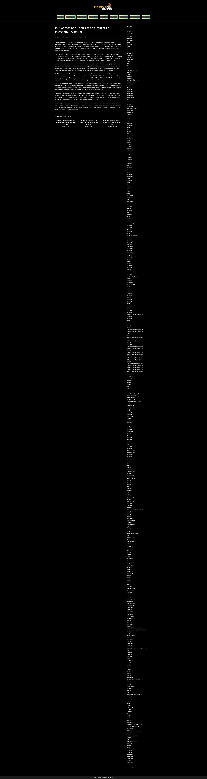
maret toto (130, 380)
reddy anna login (131, 541)
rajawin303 (129, 618)
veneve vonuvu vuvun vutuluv (134, 724)
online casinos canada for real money (136, 509)
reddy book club (131, 518)
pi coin (128, 386)
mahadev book (131, 524)
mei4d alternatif (131, 397)
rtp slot (129, 684)
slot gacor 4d (130, 84)
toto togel (129, 675)
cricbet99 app (130, 258)
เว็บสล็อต (129, 48)
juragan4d (129, 218)
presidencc (129, 564)
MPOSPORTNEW (131, 588)
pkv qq (129, 484)
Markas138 (130, 647)
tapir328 (129, 326)
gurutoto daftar (131, 254)
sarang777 (129, 556)
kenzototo (129, 486)
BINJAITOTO (130, 624)
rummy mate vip (131, 520)
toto (128, 63)
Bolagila (129, 715)
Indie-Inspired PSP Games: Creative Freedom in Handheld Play (111, 122)
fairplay (129, 528)
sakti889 (129, 516)
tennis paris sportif (131, 395)
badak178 (129, 36)
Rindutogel (130, 590)
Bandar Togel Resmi (132, 407)
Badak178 (129, 220)
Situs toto (129, 443)
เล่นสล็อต (129, 157)
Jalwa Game (130, 480)
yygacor (129, 575)
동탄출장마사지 (131, 537)
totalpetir (129, 581)
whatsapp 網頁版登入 (132, 276)
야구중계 (129, 560)
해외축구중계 (130, 760)
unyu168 (129, 641)
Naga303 (129, 488)
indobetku (129, 592)
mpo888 (129, 620)
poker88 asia (130, 418)
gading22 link (130, 412)
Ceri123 (129, 216)
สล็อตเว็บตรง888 (131, 686)
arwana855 (130, 112)
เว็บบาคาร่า (129, 165)
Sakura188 (129, 669)
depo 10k (129, 567)
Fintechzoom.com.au (132, 235)
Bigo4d (129, 382)
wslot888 (129, 598)
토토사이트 (130, 720)
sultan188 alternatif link (133, 70)
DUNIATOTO (130, 573)
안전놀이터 (130, 482)
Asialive (129, 717)
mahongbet (130, 50)
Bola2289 (129, 743)
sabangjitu (129, 673)
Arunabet (129, 711)
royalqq (129, 543)
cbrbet (128, 584)
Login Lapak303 (131, 497)
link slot (129, 696)
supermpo (129, 505)
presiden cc (130, 554)
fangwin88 (129, 38)
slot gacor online (131, 718)
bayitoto (129, 31)
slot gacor (129, 76)
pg (127, 550)
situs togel (129, 422)
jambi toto (129, 652)
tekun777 (129, 698)
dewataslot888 (130, 596)
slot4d (128, 46)
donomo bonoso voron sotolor (134, 732)
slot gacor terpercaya (132, 741)
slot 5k (128, 411)
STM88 (129, 278)
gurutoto (129, 227)
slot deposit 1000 (131, 273)
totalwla (129, 579)
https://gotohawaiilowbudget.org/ (135, 628)
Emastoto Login (131, 475)
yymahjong (130, 548)
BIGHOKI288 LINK (131, 479)
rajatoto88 (129, 469)
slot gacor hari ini (131, 82)
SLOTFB (129, 522)
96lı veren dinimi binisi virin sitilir (135, 314)
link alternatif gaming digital (134, 401)
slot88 (128, 42)
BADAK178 (129, 120)
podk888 (129, 169)
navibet (129, 263)
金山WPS (129, 269)
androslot (129, 477)
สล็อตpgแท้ (129, 89)
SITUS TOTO (130, 414)
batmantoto (130, 639)
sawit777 (129, 703)
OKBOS (129, 664)
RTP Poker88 (130, 688)
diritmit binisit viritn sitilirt (133, 726)
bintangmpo (130, 511)
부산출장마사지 (131, 539)
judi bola (129, 191)
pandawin (129, 503)
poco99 (129, 473)
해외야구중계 (130, 375)
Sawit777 (129, 713)
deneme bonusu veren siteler (134, 679)
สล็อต (128, 127)
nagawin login (130, 660)
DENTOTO (129, 622)
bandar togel (130, 248)
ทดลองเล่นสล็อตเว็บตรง (132, 108)
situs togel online (131, 607)
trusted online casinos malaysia (134, 694)
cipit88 (128, 35)
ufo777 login (130, 547)
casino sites (130, 565)
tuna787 (129, 148)
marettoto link (130, 392)
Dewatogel (129, 722)
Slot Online (130, 762)
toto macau (130, 201)
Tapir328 (129, 116)
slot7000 (129, 531)
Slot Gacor (129, 293)
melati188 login (131, 405)
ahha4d (129, 530)
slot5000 (129, 745)
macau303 (129, 609)
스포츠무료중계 (131, 450)
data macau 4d (130, 728)
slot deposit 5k (130, 97)
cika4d (128, 671)
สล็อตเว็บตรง (130, 53)
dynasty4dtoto (130, 616)
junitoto (129, 403)
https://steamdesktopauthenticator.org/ (137, 649)
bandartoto (130, 558)
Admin (59, 37)
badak (128, 309)
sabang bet (130, 677)
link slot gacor (130, 55)
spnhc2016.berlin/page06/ (133, 394)
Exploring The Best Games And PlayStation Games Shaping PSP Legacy (66, 122)
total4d (129, 545)
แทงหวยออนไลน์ (131, 424)
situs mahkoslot (131, 378)
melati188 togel (131, 399)
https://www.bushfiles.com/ (134, 594)
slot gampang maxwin (132, 735)
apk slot (129, 499)
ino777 (129, 388)
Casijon (129, 87)
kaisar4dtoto (130, 615)
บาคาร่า (129, 435)
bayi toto (129, 67)
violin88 (129, 737)
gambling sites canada (132, 533)
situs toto (129, 61)
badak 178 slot (130, 197)
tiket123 (129, 552)
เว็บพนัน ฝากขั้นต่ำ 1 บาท (133, 80)
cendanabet (130, 749)
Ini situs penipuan (131, 284)
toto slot (129, 57)
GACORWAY (130, 246)
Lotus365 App (130, 562)
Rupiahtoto (130, 611)
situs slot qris (130, 496)
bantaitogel (130, 33)
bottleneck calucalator (132, 256)
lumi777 (129, 666)
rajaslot (129, 734)
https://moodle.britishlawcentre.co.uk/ (136, 630)
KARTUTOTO (130, 571)
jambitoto (129, 656)
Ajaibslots (129, 709)
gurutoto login (130, 224)
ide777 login (130, 416)
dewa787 (129, 142)
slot (128, 65)
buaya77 (129, 384)
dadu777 (129, 131)
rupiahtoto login (131, 501)
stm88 (128, 420)
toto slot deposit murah (113, 54)
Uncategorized (82, 37)
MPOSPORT (130, 613)
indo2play (129, 586)
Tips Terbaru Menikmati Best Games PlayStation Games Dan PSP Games (88, 122)
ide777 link (129, 171)
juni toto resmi (130, 377)
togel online (130, 240)
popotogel (129, 52)
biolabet (129, 490)
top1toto (129, 492)
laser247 (129, 514)
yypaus (129, 582)
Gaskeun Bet (130, 707)
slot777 (129, 86)
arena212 (129, 188)
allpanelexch (130, 526)
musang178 (130, 150)
